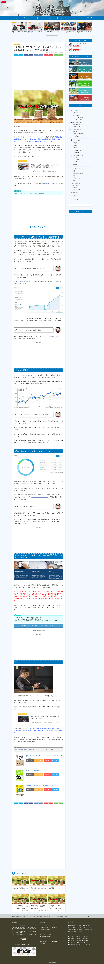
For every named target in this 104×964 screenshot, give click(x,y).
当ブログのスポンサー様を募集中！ (49, 941)
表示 (46, 227)
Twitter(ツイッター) (46, 932)
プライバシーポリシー (45, 929)
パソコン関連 (76, 152)
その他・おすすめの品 (78, 133)
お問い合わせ (44, 939)
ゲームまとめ (76, 115)
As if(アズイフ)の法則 (87, 925)
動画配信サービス (77, 150)
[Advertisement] (38, 73)
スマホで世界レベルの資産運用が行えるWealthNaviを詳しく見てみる (35, 750)
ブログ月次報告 (71, 938)
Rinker (30, 758)
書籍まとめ (75, 114)
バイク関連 (72, 18)
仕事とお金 (61, 18)
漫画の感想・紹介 (77, 124)
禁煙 (74, 171)
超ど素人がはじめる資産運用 (33, 770)
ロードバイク (76, 136)
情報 (78, 942)
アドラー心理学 (87, 931)
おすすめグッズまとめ (78, 119)
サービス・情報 (76, 140)
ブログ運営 (75, 185)
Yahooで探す (55, 760)
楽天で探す (47, 760)
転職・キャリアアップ (85, 946)
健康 (74, 175)
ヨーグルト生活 (76, 178)
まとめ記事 (17, 18)
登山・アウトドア (88, 944)
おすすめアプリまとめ (78, 117)
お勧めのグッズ (29, 18)
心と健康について (76, 168)
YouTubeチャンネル (46, 934)
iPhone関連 (75, 131)
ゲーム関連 (75, 192)
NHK (74, 149)
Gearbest (75, 145)
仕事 (74, 163)
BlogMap (43, 943)
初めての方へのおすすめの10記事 (49, 927)
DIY (69, 927)
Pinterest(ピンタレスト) (47, 936)
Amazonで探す (38, 760)
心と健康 (51, 18)
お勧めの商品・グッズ (78, 129)
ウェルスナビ (17, 44)
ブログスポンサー (87, 936)
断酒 (74, 170)
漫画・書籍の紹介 (76, 122)
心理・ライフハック (77, 177)
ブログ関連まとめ (85, 938)
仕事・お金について (77, 155)
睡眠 (74, 180)
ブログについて (76, 183)
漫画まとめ (75, 112)
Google (74, 143)
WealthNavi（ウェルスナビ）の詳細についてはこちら (38, 625)
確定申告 (75, 164)
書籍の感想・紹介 (77, 126)
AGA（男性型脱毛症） (78, 173)
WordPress (75, 187)
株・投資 (75, 161)
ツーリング (75, 199)
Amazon (75, 142)
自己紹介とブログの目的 (47, 925)
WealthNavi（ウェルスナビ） (29, 132)
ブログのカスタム (77, 189)
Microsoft (75, 147)
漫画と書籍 (41, 18)
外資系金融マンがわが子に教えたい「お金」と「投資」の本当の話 (43, 785)
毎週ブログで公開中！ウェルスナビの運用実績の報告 (30, 193)
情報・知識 (83, 942)
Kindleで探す (30, 760)
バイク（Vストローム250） (79, 135)
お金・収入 (75, 157)
